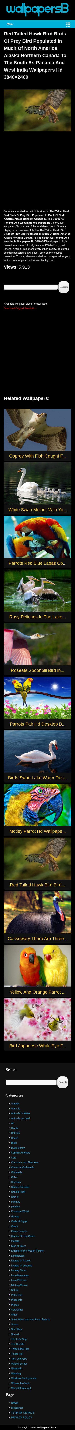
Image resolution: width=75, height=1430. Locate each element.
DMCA (14, 1403)
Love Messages (20, 1275)
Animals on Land (20, 1118)
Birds (14, 1142)
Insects (15, 1241)
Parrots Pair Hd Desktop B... (37, 724)
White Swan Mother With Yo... (37, 509)
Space (14, 1324)
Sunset (15, 1334)
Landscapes (18, 1255)
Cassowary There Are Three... (37, 938)
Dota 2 (14, 1197)
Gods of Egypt (19, 1221)
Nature (14, 1290)
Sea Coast (17, 1309)
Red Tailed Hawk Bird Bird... (37, 884)
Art (12, 1123)
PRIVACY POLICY (21, 1417)
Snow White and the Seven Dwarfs (30, 1319)
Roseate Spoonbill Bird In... (37, 670)
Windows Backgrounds (24, 1378)
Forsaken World (20, 1211)
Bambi (14, 1128)
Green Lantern (19, 1231)
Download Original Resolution (20, 308)
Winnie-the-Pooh (20, 1383)
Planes (15, 1304)
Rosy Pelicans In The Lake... (37, 616)
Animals (15, 1108)
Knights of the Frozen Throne (27, 1250)
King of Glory (18, 1246)
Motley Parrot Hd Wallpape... (37, 831)
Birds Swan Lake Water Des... (37, 777)
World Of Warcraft (21, 1388)
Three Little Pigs (20, 1349)
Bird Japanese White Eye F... (37, 1045)
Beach (14, 1138)
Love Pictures (19, 1280)
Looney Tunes (19, 1270)
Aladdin (15, 1103)
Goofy (14, 1226)
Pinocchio (16, 1299)
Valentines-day (19, 1363)
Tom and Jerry (19, 1358)
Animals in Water (20, 1113)
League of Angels (21, 1260)
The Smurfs (17, 1344)
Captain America (20, 1152)
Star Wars (16, 1329)
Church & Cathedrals (22, 1167)
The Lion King (19, 1339)
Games (15, 1216)
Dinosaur (16, 1182)
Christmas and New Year (25, 1162)
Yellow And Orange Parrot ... (37, 992)
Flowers (15, 1206)
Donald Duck (18, 1192)
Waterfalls (16, 1368)
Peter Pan (16, 1295)
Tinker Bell (17, 1354)
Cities (14, 1177)
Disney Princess (20, 1187)
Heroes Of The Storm (23, 1236)
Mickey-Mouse (19, 1285)
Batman (15, 1133)
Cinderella (16, 1172)
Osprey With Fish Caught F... (37, 456)
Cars (13, 1157)
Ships (14, 1314)
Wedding (16, 1373)
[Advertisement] (37, 170)
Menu (10, 24)
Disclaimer (17, 1407)
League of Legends (21, 1265)
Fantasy (15, 1201)
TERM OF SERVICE (22, 1412)
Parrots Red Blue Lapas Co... (37, 563)
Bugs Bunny (18, 1147)
